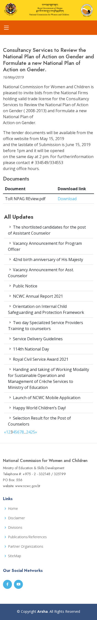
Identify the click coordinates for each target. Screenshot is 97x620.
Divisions (15, 527)
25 (33, 432)
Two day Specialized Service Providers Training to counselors (45, 325)
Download (67, 198)
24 (28, 432)
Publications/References (27, 537)
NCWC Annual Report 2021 (37, 296)
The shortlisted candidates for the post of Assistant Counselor (47, 230)
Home (13, 508)
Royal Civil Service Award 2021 (40, 359)
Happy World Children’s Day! (39, 408)
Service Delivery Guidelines (37, 339)
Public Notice (24, 286)
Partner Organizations (25, 546)
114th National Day (30, 349)
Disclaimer (16, 518)
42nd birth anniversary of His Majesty (47, 259)
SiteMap (14, 556)
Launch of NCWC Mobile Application (46, 397)
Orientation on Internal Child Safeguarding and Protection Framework (46, 309)
